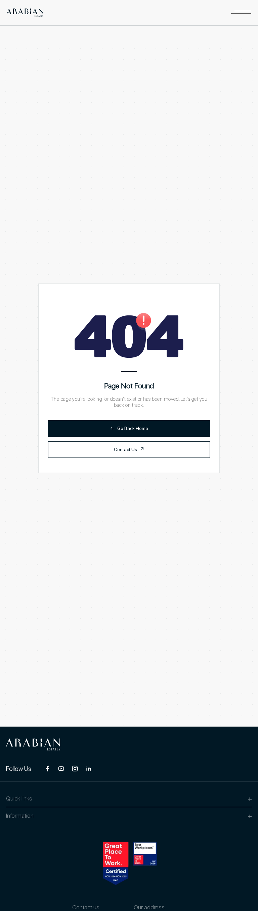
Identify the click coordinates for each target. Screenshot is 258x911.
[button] (241, 12)
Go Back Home (129, 428)
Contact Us (129, 449)
